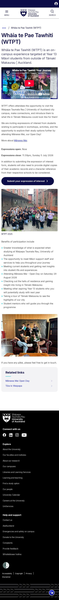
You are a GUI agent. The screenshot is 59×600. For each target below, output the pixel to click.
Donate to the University (13, 537)
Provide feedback (10, 548)
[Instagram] (17, 435)
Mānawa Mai (20, 140)
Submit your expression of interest (26, 181)
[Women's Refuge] (6, 567)
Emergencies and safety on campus (18, 531)
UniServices (8, 506)
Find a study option (11, 483)
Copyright (19, 573)
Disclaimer (6, 577)
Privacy (29, 573)
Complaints (7, 543)
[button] (56, 4)
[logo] (29, 13)
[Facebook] (4, 435)
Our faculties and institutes (14, 455)
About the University (11, 449)
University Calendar (11, 495)
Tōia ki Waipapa (13, 385)
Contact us (7, 520)
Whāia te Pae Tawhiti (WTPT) (26, 27)
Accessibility (7, 573)
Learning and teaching (12, 478)
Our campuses (9, 466)
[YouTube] (24, 435)
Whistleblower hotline (12, 554)
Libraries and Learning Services (17, 472)
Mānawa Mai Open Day (17, 380)
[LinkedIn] (11, 435)
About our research (11, 461)
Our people (7, 489)
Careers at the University (14, 500)
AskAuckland (8, 526)
